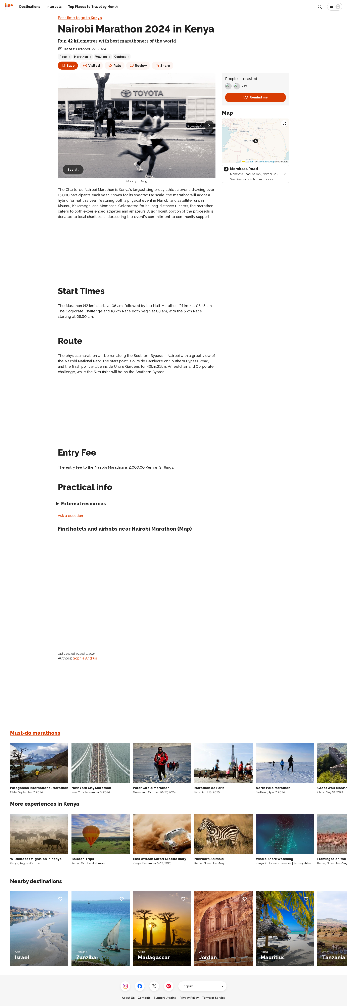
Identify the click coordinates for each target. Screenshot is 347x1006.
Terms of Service (213, 997)
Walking (101, 56)
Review (141, 66)
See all (73, 169)
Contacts (144, 997)
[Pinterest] (169, 986)
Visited (94, 66)
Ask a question (70, 516)
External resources (83, 504)
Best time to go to (80, 18)
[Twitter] (154, 986)
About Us (128, 997)
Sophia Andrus (85, 658)
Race (63, 56)
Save (71, 66)
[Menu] (334, 7)
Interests (54, 7)
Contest (120, 56)
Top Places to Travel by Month (93, 7)
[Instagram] (125, 986)
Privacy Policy (189, 997)
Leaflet (249, 161)
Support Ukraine (165, 997)
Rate (117, 66)
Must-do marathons (35, 733)
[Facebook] (140, 986)
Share (165, 66)
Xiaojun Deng (138, 181)
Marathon (81, 56)
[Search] (319, 7)
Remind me (259, 97)
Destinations (29, 7)
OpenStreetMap (266, 161)
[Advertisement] (136, 251)
